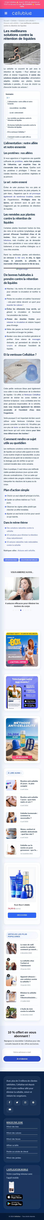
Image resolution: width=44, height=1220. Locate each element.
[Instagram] (25, 1103)
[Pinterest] (33, 1103)
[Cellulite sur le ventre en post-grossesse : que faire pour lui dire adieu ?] (11, 849)
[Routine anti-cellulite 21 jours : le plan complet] (11, 785)
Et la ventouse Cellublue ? (16, 132)
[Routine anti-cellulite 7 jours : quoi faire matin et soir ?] (11, 801)
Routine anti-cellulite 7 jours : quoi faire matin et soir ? (29, 799)
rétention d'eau (11, 560)
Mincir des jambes (13, 1158)
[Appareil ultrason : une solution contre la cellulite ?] (11, 981)
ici (27, 424)
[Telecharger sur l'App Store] (22, 1196)
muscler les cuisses (14, 305)
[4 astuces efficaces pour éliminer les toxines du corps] (22, 588)
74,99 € (11, 909)
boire (16, 427)
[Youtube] (9, 1110)
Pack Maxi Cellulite (22, 905)
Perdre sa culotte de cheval (17, 1152)
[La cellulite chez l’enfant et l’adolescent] (11, 965)
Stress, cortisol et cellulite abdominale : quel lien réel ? (28, 831)
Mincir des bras (12, 1127)
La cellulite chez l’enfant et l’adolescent (27, 963)
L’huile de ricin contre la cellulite (27, 1010)
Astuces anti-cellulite (11, 23)
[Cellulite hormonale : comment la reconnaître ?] (11, 817)
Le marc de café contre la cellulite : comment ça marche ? (28, 947)
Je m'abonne (22, 1059)
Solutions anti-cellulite (26, 21)
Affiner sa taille (12, 1145)
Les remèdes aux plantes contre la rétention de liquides (19, 119)
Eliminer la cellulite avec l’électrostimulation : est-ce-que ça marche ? (29, 995)
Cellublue (17, 1216)
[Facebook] (9, 1103)
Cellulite (13, 21)
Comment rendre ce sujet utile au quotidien (19, 138)
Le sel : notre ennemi (16, 112)
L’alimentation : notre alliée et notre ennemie (20, 103)
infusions (7, 240)
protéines (19, 161)
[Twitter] (17, 1103)
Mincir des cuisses (13, 1133)
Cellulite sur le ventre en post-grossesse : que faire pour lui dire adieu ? (29, 847)
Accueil (6, 21)
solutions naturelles (29, 560)
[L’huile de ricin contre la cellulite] (11, 1013)
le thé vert (20, 258)
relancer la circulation (16, 322)
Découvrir (22, 915)
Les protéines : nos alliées (18, 108)
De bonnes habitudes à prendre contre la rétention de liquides (22, 126)
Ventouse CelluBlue (32, 395)
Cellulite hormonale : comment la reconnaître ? (29, 815)
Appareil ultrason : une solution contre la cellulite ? (28, 979)
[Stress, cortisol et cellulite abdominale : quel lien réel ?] (11, 833)
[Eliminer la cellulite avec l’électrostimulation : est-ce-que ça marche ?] (11, 997)
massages (36, 339)
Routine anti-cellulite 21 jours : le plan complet (29, 783)
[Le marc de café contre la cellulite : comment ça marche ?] (11, 949)
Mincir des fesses (13, 1139)
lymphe (10, 346)
